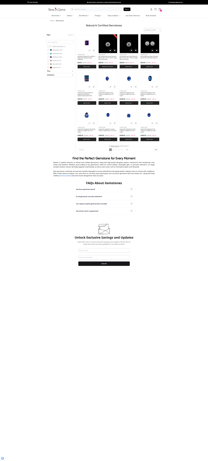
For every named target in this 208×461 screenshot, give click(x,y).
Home (52, 20)
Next (156, 149)
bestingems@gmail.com (176, 2)
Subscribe (104, 263)
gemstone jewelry (65, 175)
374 (127, 149)
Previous (81, 149)
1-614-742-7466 (34, 2)
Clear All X (71, 35)
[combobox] (96, 9)
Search (127, 9)
